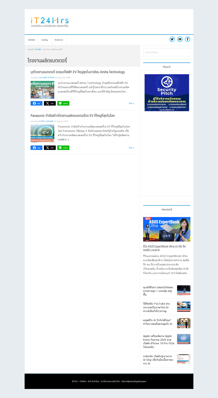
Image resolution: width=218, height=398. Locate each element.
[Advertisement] (133, 21)
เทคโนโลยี (49, 121)
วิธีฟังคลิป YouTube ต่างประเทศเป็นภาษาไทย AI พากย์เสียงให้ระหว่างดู (156, 307)
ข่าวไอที (41, 121)
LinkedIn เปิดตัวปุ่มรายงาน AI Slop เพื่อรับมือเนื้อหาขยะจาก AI (158, 360)
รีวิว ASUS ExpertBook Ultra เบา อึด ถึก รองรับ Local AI (164, 248)
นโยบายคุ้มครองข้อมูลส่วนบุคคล (133, 381)
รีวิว (118, 381)
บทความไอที (112, 381)
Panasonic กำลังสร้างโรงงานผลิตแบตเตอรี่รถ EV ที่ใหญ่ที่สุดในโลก (73, 115)
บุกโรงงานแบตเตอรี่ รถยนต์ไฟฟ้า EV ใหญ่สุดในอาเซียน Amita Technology (78, 72)
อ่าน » (131, 103)
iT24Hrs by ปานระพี (50, 21)
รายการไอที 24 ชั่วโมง (46, 78)
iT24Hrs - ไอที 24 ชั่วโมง (89, 381)
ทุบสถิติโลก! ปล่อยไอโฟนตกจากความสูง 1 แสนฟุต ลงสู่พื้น (158, 291)
